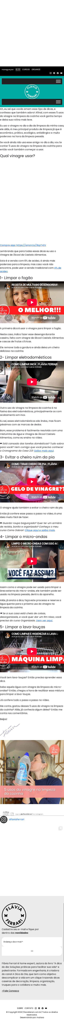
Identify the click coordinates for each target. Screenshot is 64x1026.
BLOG (18, 69)
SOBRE (20, 1008)
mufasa (40, 1017)
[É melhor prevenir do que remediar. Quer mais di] (32, 857)
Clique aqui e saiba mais (40, 530)
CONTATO (29, 1008)
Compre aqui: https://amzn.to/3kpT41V (23, 245)
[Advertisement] (32, 33)
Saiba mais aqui (44, 450)
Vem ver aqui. (44, 620)
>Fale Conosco (10, 990)
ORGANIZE (36, 69)
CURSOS (26, 69)
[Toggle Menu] (58, 81)
